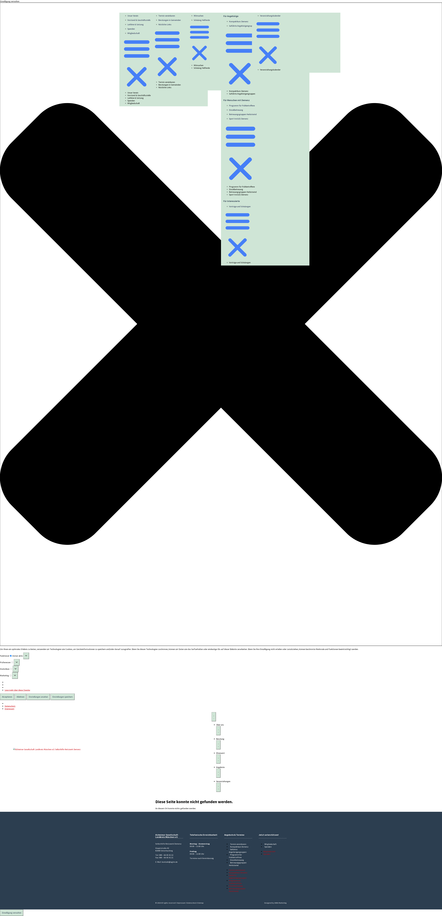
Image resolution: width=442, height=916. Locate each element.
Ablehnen (20, 696)
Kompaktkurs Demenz (238, 21)
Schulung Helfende (202, 20)
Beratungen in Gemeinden (169, 20)
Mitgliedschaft (133, 33)
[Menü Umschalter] (214, 716)
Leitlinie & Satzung (135, 24)
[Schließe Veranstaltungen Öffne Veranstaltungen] (218, 787)
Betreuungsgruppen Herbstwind (243, 114)
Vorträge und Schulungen (240, 206)
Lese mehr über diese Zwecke (17, 690)
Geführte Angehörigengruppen (242, 26)
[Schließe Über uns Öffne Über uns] (218, 730)
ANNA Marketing (280, 903)
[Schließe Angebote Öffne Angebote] (218, 773)
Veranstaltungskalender (270, 15)
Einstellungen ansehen (38, 696)
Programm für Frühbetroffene (242, 105)
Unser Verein (132, 15)
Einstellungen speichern (62, 696)
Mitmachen (198, 15)
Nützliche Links (164, 24)
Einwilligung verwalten (11, 912)
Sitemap (200, 903)
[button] (221, 324)
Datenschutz (10, 706)
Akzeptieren (7, 696)
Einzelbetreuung (236, 110)
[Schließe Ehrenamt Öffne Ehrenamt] (218, 759)
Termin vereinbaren (166, 15)
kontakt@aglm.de (169, 862)
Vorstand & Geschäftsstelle (139, 20)
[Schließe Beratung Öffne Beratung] (218, 744)
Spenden (131, 28)
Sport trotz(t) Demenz (238, 118)
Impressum (9, 708)
